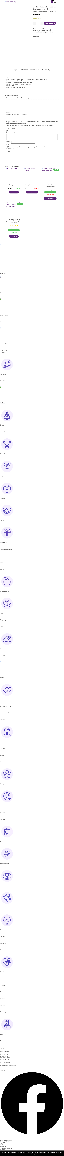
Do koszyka (14, 192)
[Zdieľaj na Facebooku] (42, 36)
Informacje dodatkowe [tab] (30, 70)
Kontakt (2, 1150)
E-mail (8, 144)
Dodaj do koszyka (50, 23)
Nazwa (8, 142)
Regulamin (3, 1146)
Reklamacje (3, 1145)
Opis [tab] (15, 70)
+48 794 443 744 (5, 1062)
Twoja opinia (10, 133)
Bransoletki (49, 32)
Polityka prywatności (6, 1148)
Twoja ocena (11, 129)
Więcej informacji (32, 192)
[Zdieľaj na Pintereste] (43, 36)
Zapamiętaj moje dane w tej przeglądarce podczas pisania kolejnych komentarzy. (28, 147)
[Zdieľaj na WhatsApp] (47, 36)
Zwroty (2, 1143)
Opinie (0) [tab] (46, 70)
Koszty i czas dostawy (6, 1140)
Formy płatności (5, 1142)
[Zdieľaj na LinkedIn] (45, 36)
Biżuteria (42, 32)
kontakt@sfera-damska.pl (8, 1066)
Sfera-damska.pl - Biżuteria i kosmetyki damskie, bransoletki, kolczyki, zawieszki (31, 1152)
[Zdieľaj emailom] (49, 36)
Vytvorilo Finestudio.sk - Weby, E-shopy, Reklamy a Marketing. (39, 1153)
